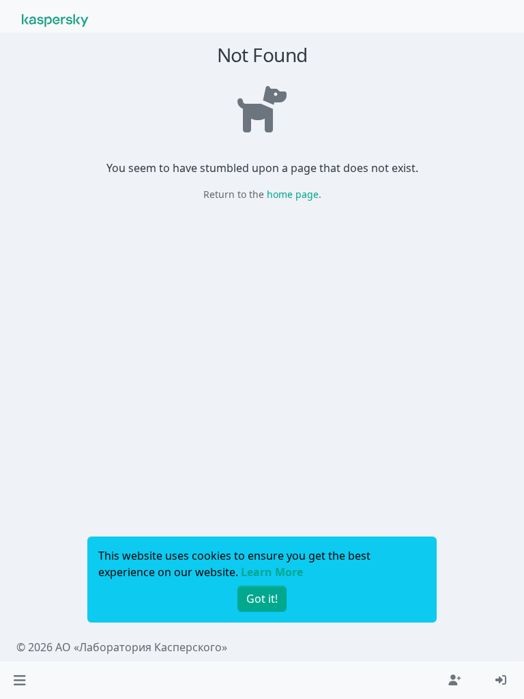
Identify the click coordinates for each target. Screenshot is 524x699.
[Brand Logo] (55, 19)
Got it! (262, 598)
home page (293, 194)
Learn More (272, 572)
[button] (19, 680)
